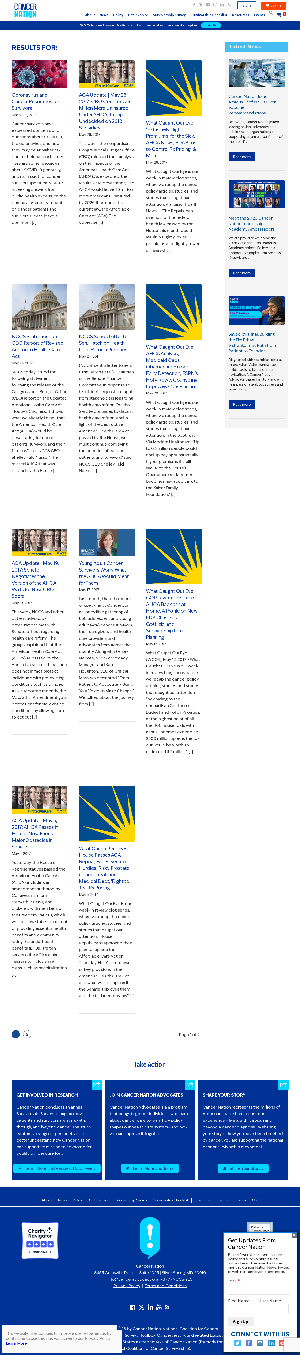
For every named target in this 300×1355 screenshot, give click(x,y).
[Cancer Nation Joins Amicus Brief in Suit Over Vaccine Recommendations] (257, 73)
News (104, 15)
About (90, 15)
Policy (118, 15)
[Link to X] (201, 3)
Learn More (16, 1343)
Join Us (211, 25)
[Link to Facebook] (194, 3)
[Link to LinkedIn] (222, 3)
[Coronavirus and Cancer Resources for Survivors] (40, 74)
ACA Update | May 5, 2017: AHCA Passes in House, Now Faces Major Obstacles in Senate (35, 834)
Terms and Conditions (166, 1285)
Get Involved (138, 15)
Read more (242, 157)
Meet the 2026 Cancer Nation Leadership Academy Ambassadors (251, 224)
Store (246, 5)
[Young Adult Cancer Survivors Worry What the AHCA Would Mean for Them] (107, 542)
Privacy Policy (126, 1285)
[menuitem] (247, 5)
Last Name (270, 1301)
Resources (240, 15)
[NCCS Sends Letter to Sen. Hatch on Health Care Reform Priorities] (107, 306)
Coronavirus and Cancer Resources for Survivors (35, 101)
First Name (239, 1301)
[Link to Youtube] (208, 3)
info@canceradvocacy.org (132, 1279)
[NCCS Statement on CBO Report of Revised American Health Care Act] (40, 306)
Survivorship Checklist (209, 15)
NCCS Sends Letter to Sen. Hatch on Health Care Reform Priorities (103, 343)
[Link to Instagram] (215, 3)
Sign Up (240, 1322)
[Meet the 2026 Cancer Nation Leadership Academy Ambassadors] (257, 194)
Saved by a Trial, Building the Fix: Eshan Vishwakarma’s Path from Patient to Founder (252, 342)
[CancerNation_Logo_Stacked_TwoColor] (25, 10)
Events (259, 15)
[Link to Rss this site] (229, 3)
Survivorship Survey (169, 15)
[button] (270, 12)
